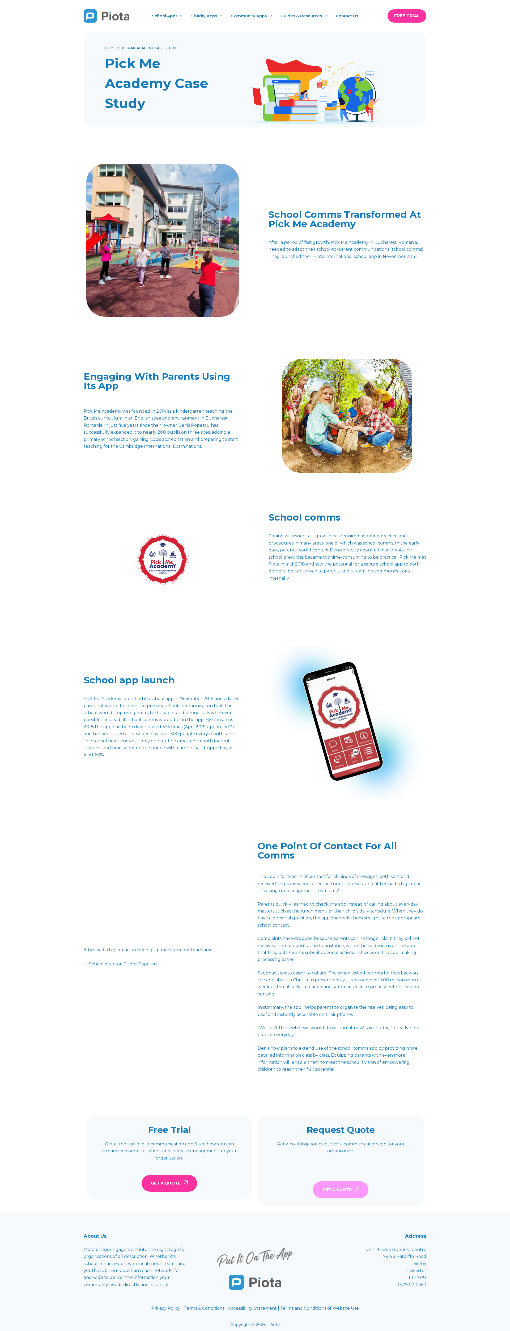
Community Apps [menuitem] (249, 15)
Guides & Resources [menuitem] (301, 15)
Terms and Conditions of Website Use (319, 1308)
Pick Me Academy (102, 698)
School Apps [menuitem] (164, 15)
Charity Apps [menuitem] (204, 15)
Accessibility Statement (253, 1308)
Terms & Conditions (204, 1308)
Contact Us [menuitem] (347, 15)
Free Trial (407, 15)
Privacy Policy (166, 1308)
